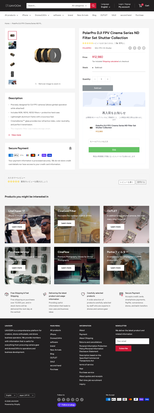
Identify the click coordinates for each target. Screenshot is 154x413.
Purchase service (86, 372)
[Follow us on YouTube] (77, 399)
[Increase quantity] (107, 79)
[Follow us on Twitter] (63, 399)
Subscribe (123, 348)
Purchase (140, 15)
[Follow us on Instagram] (72, 399)
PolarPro (87, 48)
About (82, 330)
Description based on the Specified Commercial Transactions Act (90, 358)
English (8, 395)
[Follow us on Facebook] (59, 399)
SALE (114, 15)
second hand (125, 15)
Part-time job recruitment (90, 380)
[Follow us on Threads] (68, 399)
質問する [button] (141, 182)
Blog (94, 15)
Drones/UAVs (41, 15)
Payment (83, 334)
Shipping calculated (111, 61)
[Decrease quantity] (94, 79)
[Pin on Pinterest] (134, 48)
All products (10, 15)
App (81, 368)
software (57, 15)
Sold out (97, 88)
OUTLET (103, 15)
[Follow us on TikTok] (81, 399)
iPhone (25, 15)
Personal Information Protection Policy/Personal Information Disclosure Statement (93, 349)
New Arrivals (82, 15)
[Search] (93, 5)
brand (70, 15)
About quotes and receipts (90, 376)
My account (124, 7)
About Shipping (86, 338)
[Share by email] (143, 48)
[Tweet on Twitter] (139, 48)
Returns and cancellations (90, 342)
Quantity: (87, 79)
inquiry (82, 384)
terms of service (86, 364)
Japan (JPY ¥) (24, 395)
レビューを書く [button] (127, 182)
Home (7, 23)
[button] (88, 43)
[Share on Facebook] (130, 48)
